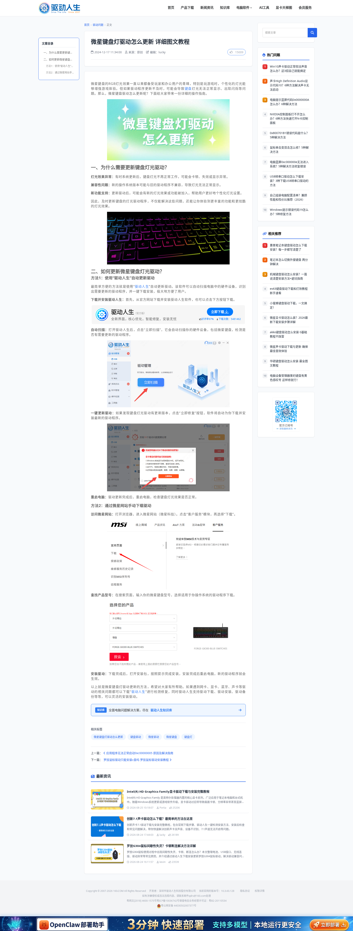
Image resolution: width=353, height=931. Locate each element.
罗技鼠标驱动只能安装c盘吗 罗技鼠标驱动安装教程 (137, 760)
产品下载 (187, 7)
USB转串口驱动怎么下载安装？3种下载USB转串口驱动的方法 (289, 180)
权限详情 (260, 891)
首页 (171, 7)
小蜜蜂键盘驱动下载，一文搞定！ (288, 305)
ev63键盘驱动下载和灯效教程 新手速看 (289, 291)
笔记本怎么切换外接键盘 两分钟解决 (289, 262)
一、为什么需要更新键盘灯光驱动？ (60, 52)
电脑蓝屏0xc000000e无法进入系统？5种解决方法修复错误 (289, 164)
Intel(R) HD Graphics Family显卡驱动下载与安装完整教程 (168, 791)
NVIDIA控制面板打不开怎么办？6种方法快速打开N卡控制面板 (289, 118)
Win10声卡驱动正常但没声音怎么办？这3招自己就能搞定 (288, 68)
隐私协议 (245, 891)
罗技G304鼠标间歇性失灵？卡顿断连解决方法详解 (161, 846)
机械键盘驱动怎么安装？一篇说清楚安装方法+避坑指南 (288, 276)
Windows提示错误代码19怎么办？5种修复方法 (289, 212)
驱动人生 (142, 286)
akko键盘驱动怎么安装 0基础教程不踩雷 (288, 334)
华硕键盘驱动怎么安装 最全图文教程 (289, 363)
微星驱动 (153, 737)
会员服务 (305, 7)
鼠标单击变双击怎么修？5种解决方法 (289, 149)
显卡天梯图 (284, 7)
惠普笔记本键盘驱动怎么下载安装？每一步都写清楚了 (288, 247)
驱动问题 (98, 25)
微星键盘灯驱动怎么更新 (108, 737)
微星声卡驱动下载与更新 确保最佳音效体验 (289, 349)
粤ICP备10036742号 (168, 900)
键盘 (188, 88)
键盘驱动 (135, 737)
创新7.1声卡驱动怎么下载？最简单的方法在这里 (160, 819)
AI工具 (264, 7)
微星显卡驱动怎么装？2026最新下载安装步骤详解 (289, 320)
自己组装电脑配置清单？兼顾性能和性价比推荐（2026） (288, 197)
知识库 (225, 7)
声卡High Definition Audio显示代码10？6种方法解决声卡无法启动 (289, 85)
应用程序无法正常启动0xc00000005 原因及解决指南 (139, 753)
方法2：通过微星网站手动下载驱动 (61, 72)
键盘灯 (188, 737)
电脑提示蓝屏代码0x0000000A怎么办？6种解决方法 (289, 102)
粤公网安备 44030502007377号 (178, 905)
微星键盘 (171, 737)
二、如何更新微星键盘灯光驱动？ (60, 59)
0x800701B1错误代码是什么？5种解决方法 (289, 135)
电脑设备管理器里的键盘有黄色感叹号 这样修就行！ (288, 378)
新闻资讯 (206, 7)
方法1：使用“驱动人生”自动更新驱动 (61, 66)
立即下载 (217, 312)
